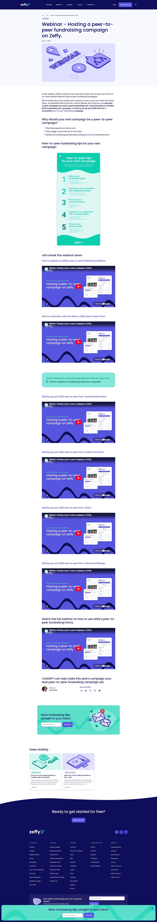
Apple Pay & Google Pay (56, 858)
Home (43, 15)
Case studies (114, 869)
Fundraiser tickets (55, 869)
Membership (32, 862)
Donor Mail (32, 884)
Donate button (54, 854)
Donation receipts (55, 847)
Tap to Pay (32, 873)
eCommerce (32, 866)
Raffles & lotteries (34, 854)
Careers (72, 869)
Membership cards (55, 862)
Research (72, 862)
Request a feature (116, 866)
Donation (32, 851)
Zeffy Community (116, 873)
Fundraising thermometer (57, 877)
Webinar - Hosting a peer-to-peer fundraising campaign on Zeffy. (64, 15)
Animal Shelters (95, 862)
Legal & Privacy (115, 877)
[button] (59, 4)
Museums (93, 854)
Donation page (54, 873)
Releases (72, 884)
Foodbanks (94, 858)
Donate (72, 888)
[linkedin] (126, 832)
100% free (73, 847)
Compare (113, 851)
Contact (113, 862)
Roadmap (73, 877)
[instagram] (121, 832)
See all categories (95, 866)
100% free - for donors (76, 851)
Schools (93, 847)
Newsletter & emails (35, 881)
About (72, 854)
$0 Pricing (49, 4)
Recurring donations (55, 851)
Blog (47, 15)
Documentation (115, 854)
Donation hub (53, 881)
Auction (31, 858)
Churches (93, 851)
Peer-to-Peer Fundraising (36, 869)
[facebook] (117, 832)
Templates (73, 866)
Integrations (114, 858)
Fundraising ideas (116, 847)
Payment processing (55, 866)
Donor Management (35, 877)
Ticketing (32, 847)
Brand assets (74, 881)
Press (71, 873)
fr (135, 5)
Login (114, 4)
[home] (25, 4)
